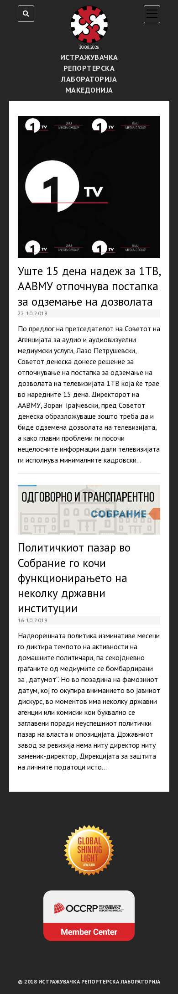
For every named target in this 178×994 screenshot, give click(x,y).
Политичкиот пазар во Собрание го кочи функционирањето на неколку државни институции (89, 510)
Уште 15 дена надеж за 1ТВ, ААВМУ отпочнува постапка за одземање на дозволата (89, 187)
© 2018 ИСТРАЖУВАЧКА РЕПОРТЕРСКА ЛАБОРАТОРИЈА (89, 981)
